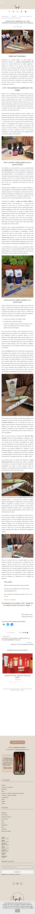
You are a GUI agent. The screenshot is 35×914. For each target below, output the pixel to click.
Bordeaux (4, 812)
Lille (3, 821)
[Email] (26, 11)
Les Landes (5, 819)
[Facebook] (9, 11)
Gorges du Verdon (6, 816)
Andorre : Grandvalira (7, 787)
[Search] (33, 2)
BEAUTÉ (14, 16)
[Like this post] (20, 632)
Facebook (6, 599)
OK (17, 910)
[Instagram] (18, 11)
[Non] (32, 908)
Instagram (13, 599)
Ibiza (3, 791)
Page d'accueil (5, 16)
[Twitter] (14, 11)
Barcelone (4, 789)
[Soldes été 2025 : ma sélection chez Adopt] (17, 663)
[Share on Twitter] (24, 632)
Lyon (3, 823)
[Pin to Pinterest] (25, 632)
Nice (3, 827)
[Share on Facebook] (22, 632)
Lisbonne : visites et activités (9, 795)
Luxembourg (5, 797)
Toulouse (4, 829)
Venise (3, 803)
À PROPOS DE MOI (17, 742)
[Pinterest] (22, 11)
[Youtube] (17, 883)
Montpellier (4, 825)
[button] (17, 42)
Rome (3, 799)
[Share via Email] (27, 632)
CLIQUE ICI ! (17, 872)
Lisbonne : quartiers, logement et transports (13, 793)
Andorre (4, 785)
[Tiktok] (21, 883)
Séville (3, 801)
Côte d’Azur (5, 814)
